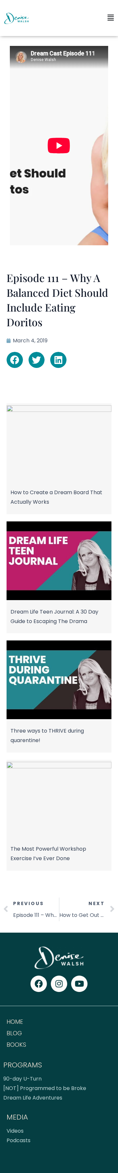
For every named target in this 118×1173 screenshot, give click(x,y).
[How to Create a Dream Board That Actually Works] (59, 409)
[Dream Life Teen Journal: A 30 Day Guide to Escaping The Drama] (59, 597)
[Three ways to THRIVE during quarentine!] (59, 716)
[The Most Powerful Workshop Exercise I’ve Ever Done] (59, 765)
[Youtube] (79, 984)
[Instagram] (59, 984)
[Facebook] (38, 984)
